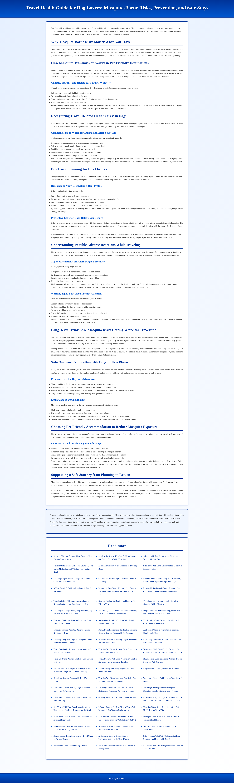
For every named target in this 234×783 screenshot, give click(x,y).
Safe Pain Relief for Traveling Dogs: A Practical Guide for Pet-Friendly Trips (72, 689)
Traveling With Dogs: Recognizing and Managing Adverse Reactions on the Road (73, 612)
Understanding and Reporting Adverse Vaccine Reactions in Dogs (72, 631)
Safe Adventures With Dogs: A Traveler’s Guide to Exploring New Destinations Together (117, 660)
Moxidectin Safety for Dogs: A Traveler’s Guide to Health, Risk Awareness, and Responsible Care (162, 699)
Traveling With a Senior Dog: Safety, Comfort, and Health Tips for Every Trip (162, 708)
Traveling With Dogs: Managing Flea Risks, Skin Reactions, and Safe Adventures (117, 679)
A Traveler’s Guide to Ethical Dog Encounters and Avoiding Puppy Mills (73, 718)
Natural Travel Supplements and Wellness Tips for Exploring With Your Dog (162, 660)
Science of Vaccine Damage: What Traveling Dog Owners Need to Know (73, 557)
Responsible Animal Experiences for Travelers (161, 668)
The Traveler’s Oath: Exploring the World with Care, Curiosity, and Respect (161, 621)
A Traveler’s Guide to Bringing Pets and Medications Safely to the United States (113, 737)
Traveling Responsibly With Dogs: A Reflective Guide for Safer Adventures (72, 580)
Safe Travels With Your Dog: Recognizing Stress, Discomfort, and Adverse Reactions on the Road (72, 708)
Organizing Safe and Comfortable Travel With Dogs (71, 679)
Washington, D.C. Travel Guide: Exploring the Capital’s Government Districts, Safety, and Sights (162, 650)
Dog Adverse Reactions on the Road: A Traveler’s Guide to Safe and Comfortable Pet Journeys (117, 631)
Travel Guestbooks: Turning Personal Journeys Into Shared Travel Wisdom (73, 650)
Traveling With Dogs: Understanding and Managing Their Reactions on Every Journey (160, 689)
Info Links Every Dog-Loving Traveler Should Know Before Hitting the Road (72, 728)
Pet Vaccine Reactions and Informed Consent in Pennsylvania (116, 747)
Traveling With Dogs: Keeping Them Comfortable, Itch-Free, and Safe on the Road (118, 650)
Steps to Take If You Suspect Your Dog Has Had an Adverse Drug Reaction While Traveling (72, 670)
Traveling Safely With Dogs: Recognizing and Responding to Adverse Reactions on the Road (71, 602)
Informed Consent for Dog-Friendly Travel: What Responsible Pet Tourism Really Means (117, 708)
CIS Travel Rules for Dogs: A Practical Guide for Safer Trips (117, 580)
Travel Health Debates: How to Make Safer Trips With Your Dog (72, 699)
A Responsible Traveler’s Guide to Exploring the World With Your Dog (162, 557)
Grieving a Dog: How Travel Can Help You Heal (117, 697)
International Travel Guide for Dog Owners (70, 746)
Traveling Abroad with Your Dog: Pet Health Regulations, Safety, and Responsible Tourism (116, 689)
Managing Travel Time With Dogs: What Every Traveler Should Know (161, 718)
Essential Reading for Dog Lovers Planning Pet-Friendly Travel (117, 602)
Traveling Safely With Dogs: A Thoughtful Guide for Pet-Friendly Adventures (73, 641)
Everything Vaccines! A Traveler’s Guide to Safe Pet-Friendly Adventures (162, 641)
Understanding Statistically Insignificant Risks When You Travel (116, 670)
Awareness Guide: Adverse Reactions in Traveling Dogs (117, 567)
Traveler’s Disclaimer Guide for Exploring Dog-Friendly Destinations (72, 621)
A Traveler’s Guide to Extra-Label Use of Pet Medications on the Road (115, 728)
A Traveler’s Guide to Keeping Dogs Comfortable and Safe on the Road (117, 641)
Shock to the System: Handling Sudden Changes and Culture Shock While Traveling (117, 557)
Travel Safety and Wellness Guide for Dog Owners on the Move (73, 660)
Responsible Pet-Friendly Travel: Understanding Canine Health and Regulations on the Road (161, 589)
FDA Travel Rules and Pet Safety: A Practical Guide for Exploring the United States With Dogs (117, 718)
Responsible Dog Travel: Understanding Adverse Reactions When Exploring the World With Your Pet (117, 591)
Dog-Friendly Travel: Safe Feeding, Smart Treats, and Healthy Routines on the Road (162, 612)
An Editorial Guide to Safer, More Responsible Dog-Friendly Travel (161, 631)
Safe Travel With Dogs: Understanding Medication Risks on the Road (162, 567)
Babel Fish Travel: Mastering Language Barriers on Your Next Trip (163, 747)
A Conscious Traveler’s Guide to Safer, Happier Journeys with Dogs (116, 621)
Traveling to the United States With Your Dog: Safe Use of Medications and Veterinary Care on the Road (73, 569)
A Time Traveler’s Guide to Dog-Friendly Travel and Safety (72, 589)
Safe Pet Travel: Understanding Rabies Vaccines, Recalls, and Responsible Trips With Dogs (162, 580)
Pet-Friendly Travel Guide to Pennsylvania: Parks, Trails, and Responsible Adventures (117, 612)
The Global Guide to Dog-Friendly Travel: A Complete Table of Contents (160, 602)
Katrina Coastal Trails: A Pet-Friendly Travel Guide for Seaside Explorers (73, 737)
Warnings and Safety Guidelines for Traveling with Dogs (162, 679)
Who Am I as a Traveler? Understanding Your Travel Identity (161, 728)
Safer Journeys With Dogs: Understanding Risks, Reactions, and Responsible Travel (162, 737)
